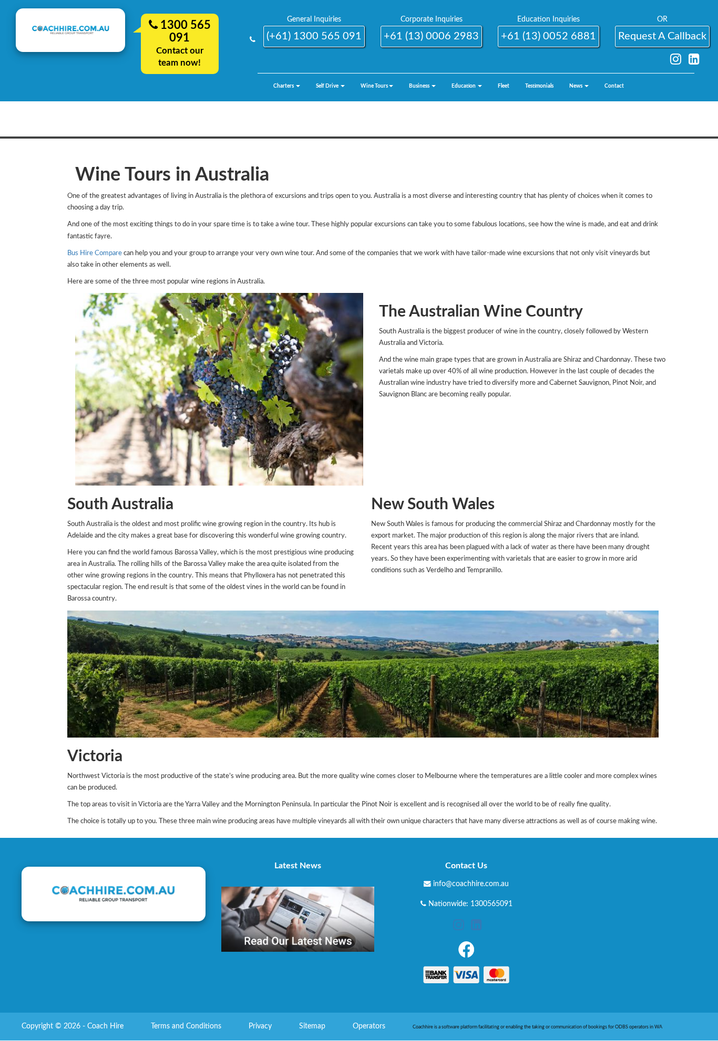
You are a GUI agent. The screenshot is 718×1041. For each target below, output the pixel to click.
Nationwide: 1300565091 (470, 904)
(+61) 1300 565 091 (314, 36)
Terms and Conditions (187, 1026)
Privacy (261, 1026)
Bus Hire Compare (94, 253)
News (576, 86)
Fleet (503, 86)
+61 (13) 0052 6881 (548, 36)
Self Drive (328, 86)
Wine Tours (374, 86)
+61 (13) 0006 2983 (431, 36)
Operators (370, 1026)
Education (464, 86)
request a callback (662, 36)
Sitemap (313, 1026)
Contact (614, 86)
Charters (284, 86)
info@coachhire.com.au (471, 884)
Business (419, 86)
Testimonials (539, 86)
